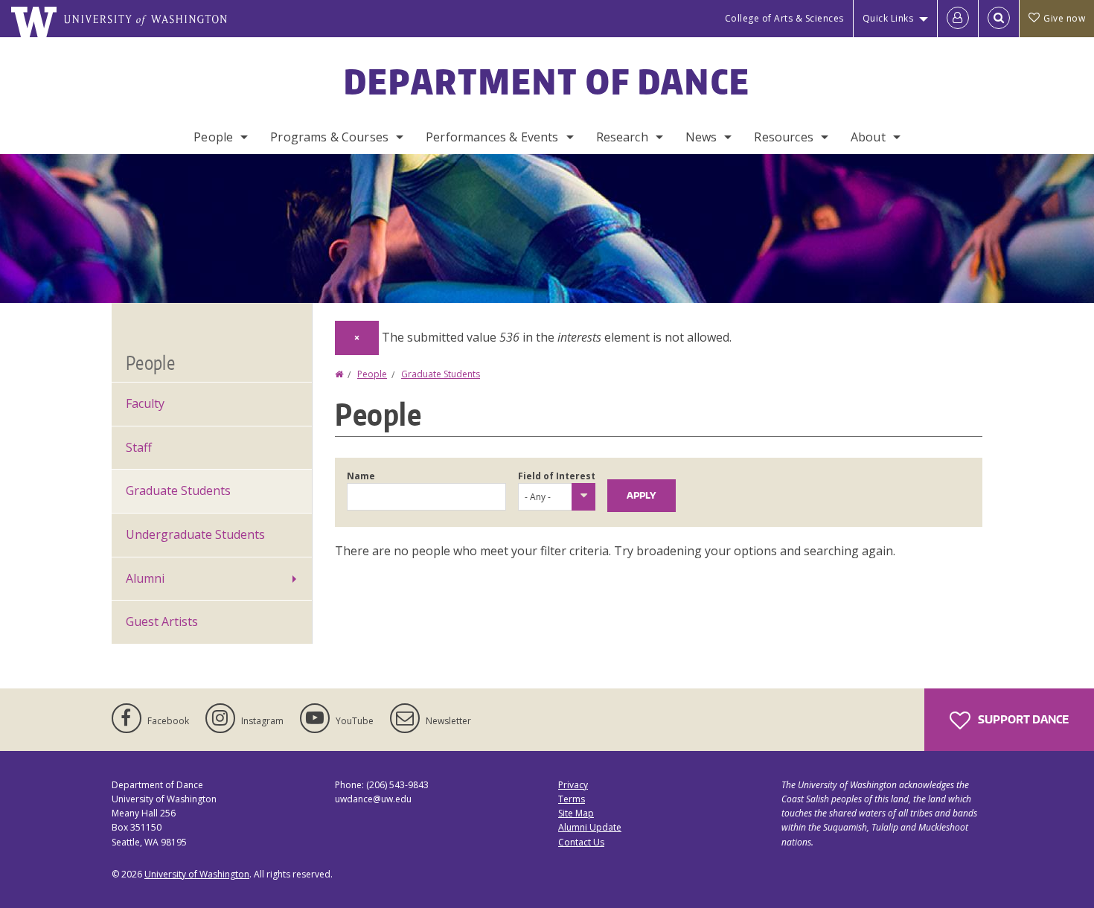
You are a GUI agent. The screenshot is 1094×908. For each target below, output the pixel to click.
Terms (571, 799)
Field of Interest (556, 476)
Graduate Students (440, 374)
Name (361, 476)
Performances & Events (492, 137)
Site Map (576, 813)
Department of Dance (547, 81)
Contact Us (581, 842)
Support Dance (1022, 719)
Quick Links (888, 18)
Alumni (145, 578)
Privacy (573, 784)
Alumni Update (589, 827)
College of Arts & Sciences (784, 18)
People (213, 137)
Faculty (145, 403)
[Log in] (958, 18)
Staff (139, 447)
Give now (1064, 18)
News (701, 137)
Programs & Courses (329, 137)
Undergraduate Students (195, 534)
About (868, 137)
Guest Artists (162, 621)
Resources (783, 137)
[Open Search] (999, 18)
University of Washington (196, 874)
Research (622, 137)
